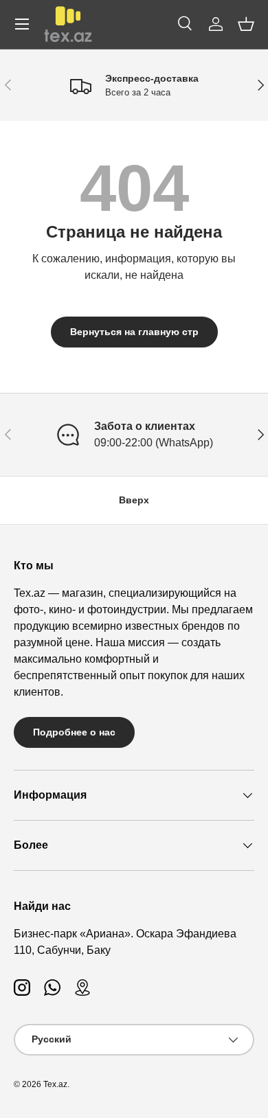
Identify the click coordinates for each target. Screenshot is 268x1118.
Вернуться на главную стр (134, 331)
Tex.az (55, 1084)
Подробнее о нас (74, 732)
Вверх (134, 499)
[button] (246, 24)
